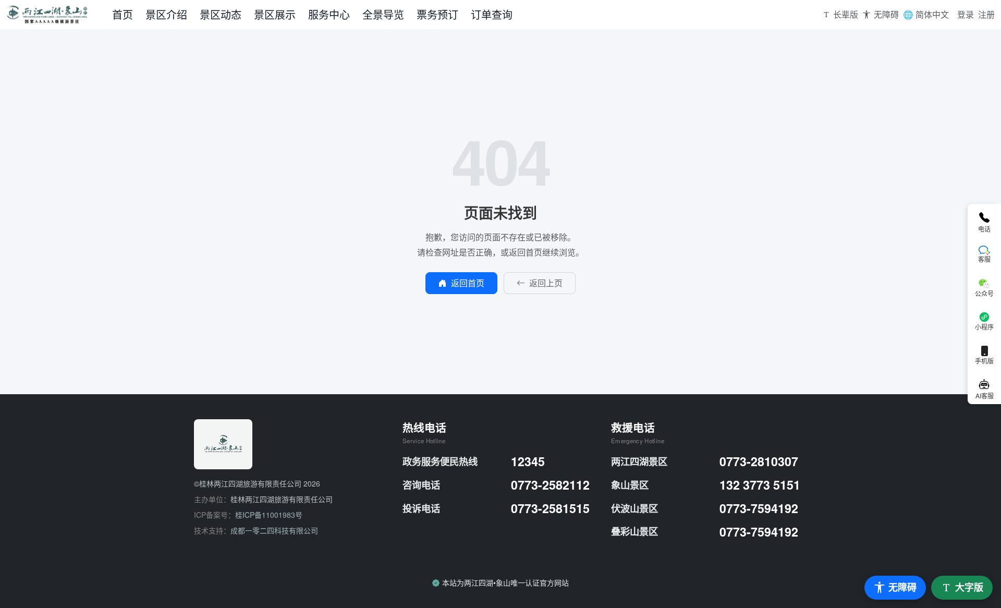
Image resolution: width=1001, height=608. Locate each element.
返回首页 (467, 283)
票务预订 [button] (437, 14)
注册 (986, 14)
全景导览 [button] (383, 14)
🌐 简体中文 (926, 14)
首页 (122, 14)
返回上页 (546, 283)
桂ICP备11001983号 (268, 514)
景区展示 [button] (275, 14)
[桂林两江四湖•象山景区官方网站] (56, 14)
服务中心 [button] (329, 14)
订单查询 (491, 14)
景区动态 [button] (220, 14)
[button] (840, 14)
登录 (965, 14)
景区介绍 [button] (166, 14)
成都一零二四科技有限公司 (274, 530)
